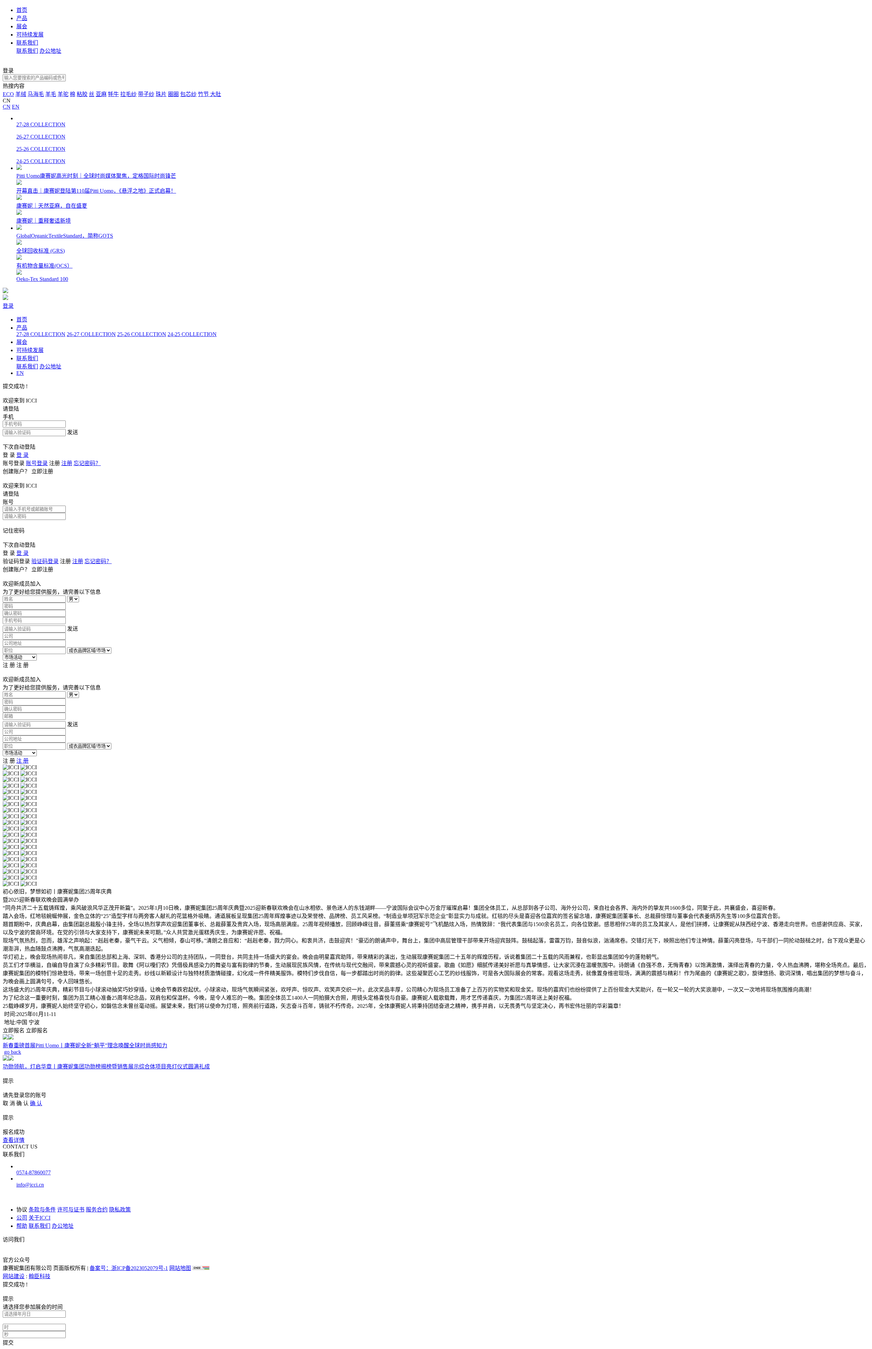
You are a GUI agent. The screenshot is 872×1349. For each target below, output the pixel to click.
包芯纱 (188, 94)
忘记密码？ (87, 463)
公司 (21, 1218)
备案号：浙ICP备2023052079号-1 (129, 1268)
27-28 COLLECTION (40, 334)
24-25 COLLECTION (192, 334)
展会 (21, 26)
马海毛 (36, 94)
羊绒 (20, 94)
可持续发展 (30, 34)
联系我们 (27, 43)
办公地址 (50, 51)
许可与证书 (70, 1209)
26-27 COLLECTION (91, 334)
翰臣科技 (39, 1276)
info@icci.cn (30, 1185)
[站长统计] (200, 1268)
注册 (66, 463)
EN (15, 107)
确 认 (36, 1103)
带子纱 (146, 94)
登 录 (22, 455)
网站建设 (14, 1276)
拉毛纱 (128, 94)
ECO (8, 94)
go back (12, 1052)
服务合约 (97, 1209)
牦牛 (113, 94)
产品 (21, 18)
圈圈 (173, 94)
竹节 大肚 (209, 94)
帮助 (21, 1226)
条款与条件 (42, 1209)
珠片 (161, 94)
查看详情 (14, 1140)
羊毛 (50, 94)
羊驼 (63, 94)
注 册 (22, 761)
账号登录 (37, 463)
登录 (8, 306)
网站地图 (180, 1268)
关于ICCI (39, 1218)
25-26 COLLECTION (141, 334)
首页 (21, 10)
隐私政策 (120, 1209)
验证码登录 (45, 561)
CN (7, 107)
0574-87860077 (33, 1172)
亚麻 (101, 94)
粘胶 (82, 94)
